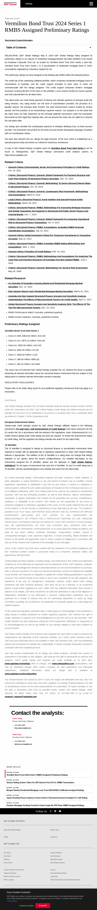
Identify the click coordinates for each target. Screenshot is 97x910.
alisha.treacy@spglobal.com (23, 744)
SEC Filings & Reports (57, 863)
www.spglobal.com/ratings (17, 663)
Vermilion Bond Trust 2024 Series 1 (68, 148)
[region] (48, 899)
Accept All (42, 905)
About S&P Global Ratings (12, 830)
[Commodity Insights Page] (51, 811)
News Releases (55, 856)
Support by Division (10, 873)
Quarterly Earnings (56, 859)
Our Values (7, 853)
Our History (7, 856)
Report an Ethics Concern (12, 876)
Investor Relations (56, 853)
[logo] (10, 3)
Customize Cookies (26, 905)
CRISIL (6, 837)
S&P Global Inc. (12, 844)
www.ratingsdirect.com (63, 663)
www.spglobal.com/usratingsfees (21, 674)
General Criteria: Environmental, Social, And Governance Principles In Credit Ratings (48, 167)
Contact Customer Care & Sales (14, 870)
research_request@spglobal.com (21, 696)
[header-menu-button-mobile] (91, 4)
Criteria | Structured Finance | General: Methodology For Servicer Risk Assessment (48, 268)
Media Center (54, 830)
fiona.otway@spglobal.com (23, 728)
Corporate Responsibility (58, 873)
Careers (53, 870)
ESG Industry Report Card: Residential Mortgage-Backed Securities (40, 291)
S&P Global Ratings (14, 821)
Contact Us (53, 837)
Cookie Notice (12, 901)
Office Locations (9, 880)
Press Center (8, 863)
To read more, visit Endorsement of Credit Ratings (40, 429)
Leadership (54, 876)
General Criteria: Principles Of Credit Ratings (29, 251)
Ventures (6, 859)
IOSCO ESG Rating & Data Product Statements (65, 880)
